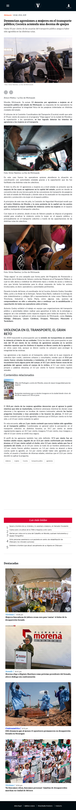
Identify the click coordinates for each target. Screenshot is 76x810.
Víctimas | (10, 614)
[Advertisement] (38, 487)
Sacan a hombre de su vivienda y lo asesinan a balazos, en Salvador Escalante (38, 526)
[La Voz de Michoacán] (38, 5)
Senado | (9, 671)
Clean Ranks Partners (45, 806)
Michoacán (8, 15)
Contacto (59, 806)
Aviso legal (17, 806)
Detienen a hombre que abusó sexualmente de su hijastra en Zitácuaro (35, 545)
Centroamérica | (13, 728)
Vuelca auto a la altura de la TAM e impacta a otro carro (30, 530)
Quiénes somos (29, 806)
